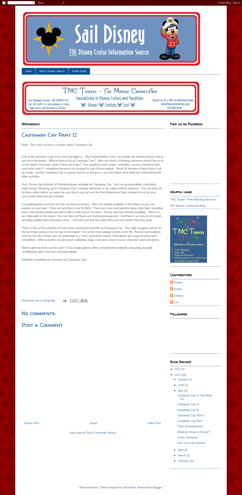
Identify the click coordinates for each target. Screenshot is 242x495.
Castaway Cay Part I (190, 420)
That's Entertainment (190, 426)
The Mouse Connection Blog (187, 205)
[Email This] (72, 301)
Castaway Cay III (188, 409)
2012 (178, 374)
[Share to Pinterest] (86, 301)
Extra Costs (79, 71)
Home (29, 71)
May (181, 390)
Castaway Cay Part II (190, 415)
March (182, 455)
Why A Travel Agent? (52, 71)
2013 (178, 369)
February (184, 460)
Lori (176, 302)
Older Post (154, 423)
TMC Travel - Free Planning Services (193, 199)
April (181, 449)
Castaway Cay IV (188, 404)
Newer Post (32, 423)
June (181, 385)
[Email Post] (64, 300)
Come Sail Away (187, 437)
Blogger (157, 487)
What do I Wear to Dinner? (193, 432)
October (183, 379)
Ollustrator (129, 487)
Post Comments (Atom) (101, 432)
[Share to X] (79, 301)
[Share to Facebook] (82, 301)
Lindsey (179, 295)
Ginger (178, 282)
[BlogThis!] (75, 301)
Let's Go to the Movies (191, 442)
